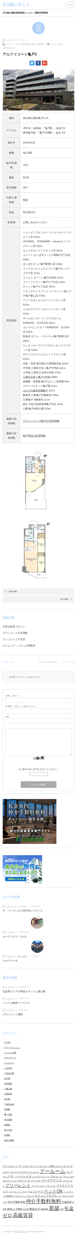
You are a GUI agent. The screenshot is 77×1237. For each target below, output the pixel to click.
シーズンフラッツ (40, 1176)
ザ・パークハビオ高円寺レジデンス (23, 910)
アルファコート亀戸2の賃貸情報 (41, 421)
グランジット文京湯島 (15, 632)
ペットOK (53, 1191)
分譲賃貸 (8, 1094)
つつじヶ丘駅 (10, 1053)
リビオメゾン (20, 1196)
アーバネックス (26, 1166)
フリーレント (18, 1185)
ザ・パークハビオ (21, 1176)
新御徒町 (45, 1209)
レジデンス (23, 40)
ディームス (12, 1181)
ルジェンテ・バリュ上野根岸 (19, 645)
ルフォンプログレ (46, 1195)
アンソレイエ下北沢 (14, 639)
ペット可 (67, 1192)
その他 (7, 1042)
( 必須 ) (12, 696)
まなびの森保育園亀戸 (35, 390)
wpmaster (10, 48)
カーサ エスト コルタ (15, 936)
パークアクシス (51, 1180)
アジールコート (10, 1166)
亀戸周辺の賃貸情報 (34, 435)
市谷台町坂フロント (14, 626)
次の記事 (64, 599)
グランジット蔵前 (13, 1014)
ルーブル (62, 1196)
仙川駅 (7, 1078)
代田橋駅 (8, 1084)
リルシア (30, 1196)
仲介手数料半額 (16, 1202)
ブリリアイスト (38, 1186)
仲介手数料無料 (23, 44)
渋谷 (62, 1209)
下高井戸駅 (9, 1073)
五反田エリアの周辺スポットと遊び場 (24, 991)
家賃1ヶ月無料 (14, 1209)
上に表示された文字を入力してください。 (38, 769)
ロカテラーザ (10, 960)
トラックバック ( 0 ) (48, 662)
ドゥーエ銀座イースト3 (16, 1002)
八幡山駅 (8, 1089)
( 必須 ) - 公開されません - (21, 706)
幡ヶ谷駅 (8, 1114)
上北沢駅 (8, 1068)
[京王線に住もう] (16, 4)
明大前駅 (8, 1120)
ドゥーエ (35, 1180)
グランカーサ (33, 1172)
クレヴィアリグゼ (18, 1172)
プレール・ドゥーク (18, 1192)
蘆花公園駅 (22, 956)
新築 (33, 44)
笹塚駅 (7, 1135)
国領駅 (7, 1109)
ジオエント (56, 1176)
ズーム (66, 1176)
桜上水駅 (8, 1130)
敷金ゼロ (34, 1209)
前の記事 (13, 591)
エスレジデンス (62, 1166)
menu (70, 5)
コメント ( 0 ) (68, 662)
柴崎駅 (7, 1125)
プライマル (51, 1186)
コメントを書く (57, 44)
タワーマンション (12, 1047)
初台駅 (7, 1099)
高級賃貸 (40, 44)
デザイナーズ (12, 40)
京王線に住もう (21, 1231)
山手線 (26, 1209)
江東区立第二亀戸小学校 (36, 377)
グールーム (10, 44)
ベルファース (35, 1191)
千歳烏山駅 (9, 1104)
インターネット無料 (44, 1166)
